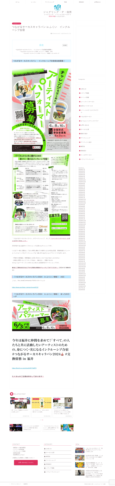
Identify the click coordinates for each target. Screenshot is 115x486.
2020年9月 (82, 277)
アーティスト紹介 (86, 142)
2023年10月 (82, 224)
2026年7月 (82, 169)
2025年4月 (82, 192)
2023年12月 (82, 220)
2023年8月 (82, 227)
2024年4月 (82, 213)
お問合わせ (97, 2)
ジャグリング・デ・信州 (57, 12)
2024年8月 (82, 206)
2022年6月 (82, 252)
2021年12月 (82, 263)
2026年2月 (82, 176)
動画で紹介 (84, 133)
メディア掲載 (85, 93)
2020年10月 (82, 275)
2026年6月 (82, 171)
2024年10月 (82, 203)
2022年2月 (82, 259)
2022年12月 (82, 242)
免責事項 (26, 483)
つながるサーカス (16, 23)
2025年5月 (82, 190)
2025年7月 (82, 187)
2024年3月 (82, 215)
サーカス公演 (85, 129)
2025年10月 (82, 181)
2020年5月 (82, 279)
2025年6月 (82, 189)
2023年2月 (82, 238)
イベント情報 (85, 97)
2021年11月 (82, 265)
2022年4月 (82, 256)
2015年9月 (82, 289)
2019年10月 (82, 282)
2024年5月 (82, 212)
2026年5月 (82, 173)
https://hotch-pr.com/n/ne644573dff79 (24, 368)
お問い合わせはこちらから (26, 462)
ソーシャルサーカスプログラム (89, 111)
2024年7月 (82, 208)
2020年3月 (82, 281)
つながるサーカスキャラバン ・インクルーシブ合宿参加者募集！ (34, 49)
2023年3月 (82, 236)
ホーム (17, 2)
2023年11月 (82, 222)
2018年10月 (82, 286)
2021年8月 (82, 270)
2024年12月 (82, 199)
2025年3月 (82, 194)
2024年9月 (82, 204)
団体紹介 (81, 2)
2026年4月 (82, 174)
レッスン (33, 2)
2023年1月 (82, 240)
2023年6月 (82, 231)
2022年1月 (82, 261)
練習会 (83, 146)
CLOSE (65, 45)
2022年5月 (82, 254)
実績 (65, 2)
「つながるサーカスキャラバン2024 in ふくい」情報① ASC (36, 51)
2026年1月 (82, 178)
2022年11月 (82, 243)
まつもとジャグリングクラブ (89, 121)
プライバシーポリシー (16, 483)
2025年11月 (82, 180)
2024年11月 (82, 201)
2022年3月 (82, 258)
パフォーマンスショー (87, 159)
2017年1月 (82, 288)
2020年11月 (82, 273)
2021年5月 (82, 272)
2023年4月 (82, 235)
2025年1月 (82, 197)
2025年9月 (82, 183)
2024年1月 (82, 219)
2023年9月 (82, 226)
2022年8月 (82, 249)
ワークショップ (49, 2)
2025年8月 (82, 185)
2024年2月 (82, 217)
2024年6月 (82, 210)
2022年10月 (82, 245)
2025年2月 (82, 196)
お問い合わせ (85, 125)
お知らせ (83, 89)
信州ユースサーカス (87, 106)
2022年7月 (82, 250)
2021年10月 (82, 266)
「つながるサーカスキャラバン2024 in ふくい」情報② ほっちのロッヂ (40, 53)
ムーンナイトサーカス (87, 101)
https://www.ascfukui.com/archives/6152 (25, 287)
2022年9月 (82, 247)
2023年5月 (82, 233)
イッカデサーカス (86, 155)
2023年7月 (82, 229)
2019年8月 (82, 284)
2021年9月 (82, 268)
